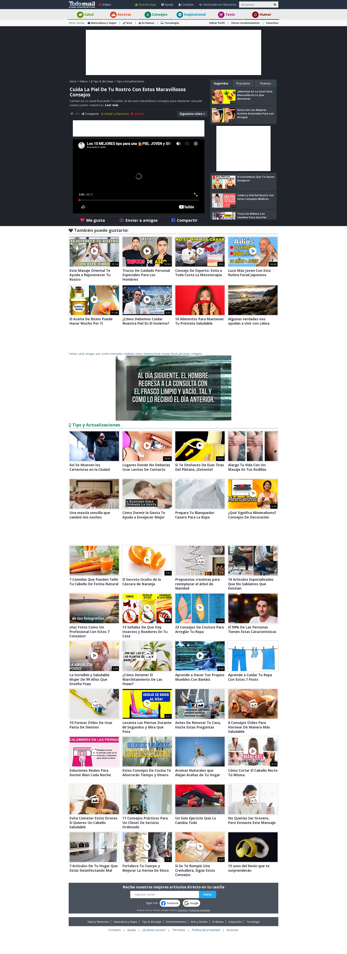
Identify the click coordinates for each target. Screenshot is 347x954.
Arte (129, 23)
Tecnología (171, 23)
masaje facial (169, 353)
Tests (229, 14)
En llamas (148, 23)
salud (81, 353)
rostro (138, 353)
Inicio (73, 81)
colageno (196, 353)
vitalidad (129, 353)
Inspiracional (194, 14)
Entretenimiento (176, 921)
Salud (88, 14)
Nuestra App (147, 5)
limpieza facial (152, 353)
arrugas (90, 353)
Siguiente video (191, 114)
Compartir (92, 114)
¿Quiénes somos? (154, 930)
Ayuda (169, 5)
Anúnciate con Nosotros (220, 5)
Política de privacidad (199, 910)
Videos (84, 81)
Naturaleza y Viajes (103, 23)
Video (106, 4)
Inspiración (235, 921)
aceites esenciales (112, 353)
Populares (243, 83)
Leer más (111, 105)
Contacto (187, 5)
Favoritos (272, 23)
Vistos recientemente (245, 23)
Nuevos (265, 83)
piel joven (184, 353)
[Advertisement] (173, 52)
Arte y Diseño (199, 921)
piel (98, 353)
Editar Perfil (217, 23)
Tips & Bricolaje (103, 81)
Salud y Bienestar (98, 921)
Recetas (124, 14)
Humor (265, 14)
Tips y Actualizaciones (130, 81)
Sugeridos (221, 83)
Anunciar (232, 930)
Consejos (159, 14)
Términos (182, 910)
